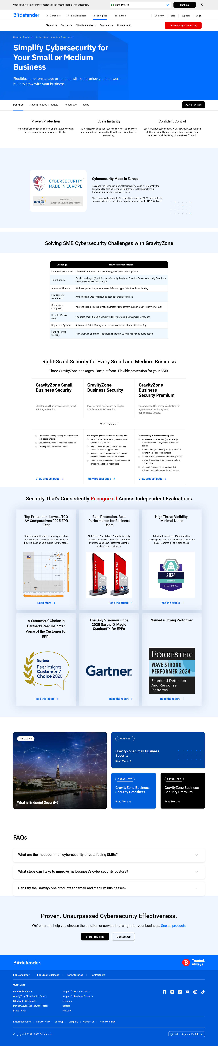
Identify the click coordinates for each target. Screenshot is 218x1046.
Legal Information (22, 1021)
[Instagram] (195, 992)
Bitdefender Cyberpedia (24, 1001)
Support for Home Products (76, 991)
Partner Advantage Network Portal (30, 1005)
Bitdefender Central (22, 991)
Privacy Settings (107, 1021)
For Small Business (48, 974)
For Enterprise (75, 974)
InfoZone (66, 1010)
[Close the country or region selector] (202, 4)
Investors (67, 1001)
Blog (173, 15)
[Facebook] (164, 992)
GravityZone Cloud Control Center (29, 996)
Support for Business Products (77, 996)
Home (16, 37)
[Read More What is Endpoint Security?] (60, 770)
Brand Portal (19, 1010)
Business (27, 37)
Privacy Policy (43, 1021)
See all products (173, 925)
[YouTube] (187, 992)
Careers (66, 1005)
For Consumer (21, 974)
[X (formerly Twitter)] (172, 992)
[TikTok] (203, 992)
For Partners (98, 974)
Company (73, 1021)
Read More (158, 750)
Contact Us (88, 1021)
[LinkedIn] (180, 992)
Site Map (59, 1021)
